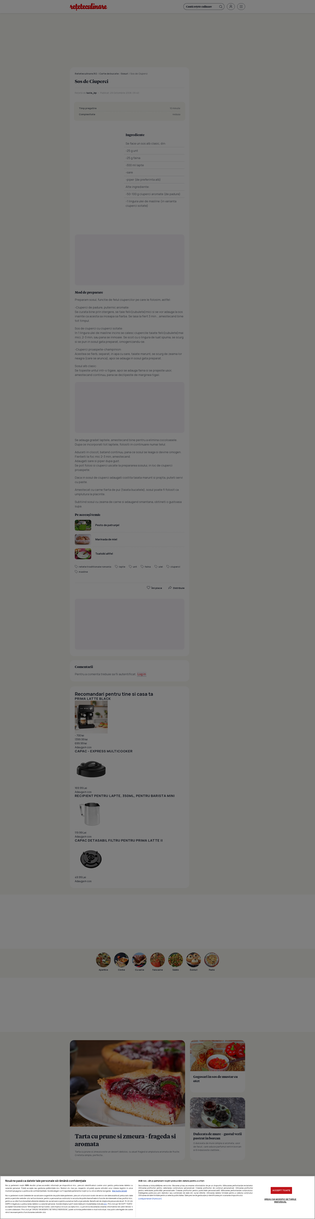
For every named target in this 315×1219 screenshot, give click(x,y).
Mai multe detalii (119, 1191)
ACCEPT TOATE (281, 1190)
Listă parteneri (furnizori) (150, 1198)
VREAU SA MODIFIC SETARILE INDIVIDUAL (280, 1200)
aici (105, 1203)
